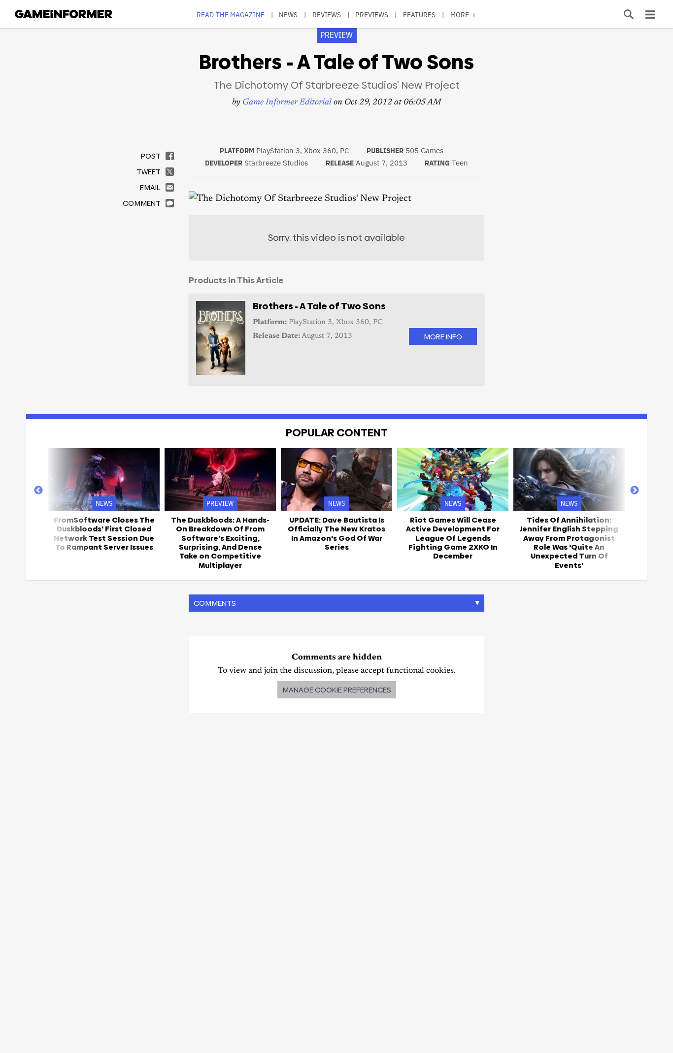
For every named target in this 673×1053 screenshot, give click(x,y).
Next (634, 490)
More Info (443, 336)
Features (419, 14)
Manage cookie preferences (336, 690)
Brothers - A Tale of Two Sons (319, 306)
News (288, 14)
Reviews (326, 14)
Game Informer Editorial (287, 103)
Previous (38, 490)
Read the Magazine (231, 14)
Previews (371, 14)
